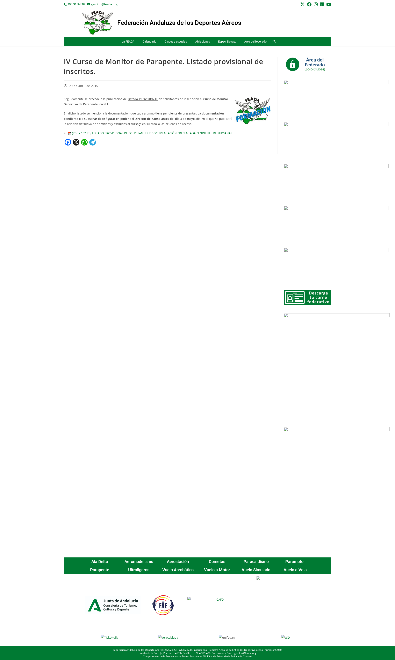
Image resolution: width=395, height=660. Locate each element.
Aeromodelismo (138, 561)
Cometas (217, 561)
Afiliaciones (202, 41)
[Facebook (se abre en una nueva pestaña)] (309, 4)
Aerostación (178, 561)
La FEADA (128, 41)
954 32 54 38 (76, 4)
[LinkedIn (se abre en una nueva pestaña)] (322, 4)
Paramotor (295, 561)
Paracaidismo (256, 561)
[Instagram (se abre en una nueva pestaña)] (316, 4)
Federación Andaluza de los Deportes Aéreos (179, 22)
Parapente (99, 569)
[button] (274, 41)
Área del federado (255, 41)
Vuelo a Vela (295, 569)
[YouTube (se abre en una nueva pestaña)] (328, 4)
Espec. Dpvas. (227, 41)
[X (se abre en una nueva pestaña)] (302, 4)
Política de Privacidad (216, 656)
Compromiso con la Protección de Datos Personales (172, 656)
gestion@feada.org (103, 4)
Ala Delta (99, 561)
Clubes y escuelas (176, 41)
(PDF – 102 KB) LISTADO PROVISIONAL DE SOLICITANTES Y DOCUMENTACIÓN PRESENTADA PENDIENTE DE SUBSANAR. (152, 133)
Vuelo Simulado (256, 569)
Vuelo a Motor (217, 569)
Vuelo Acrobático (178, 569)
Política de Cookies (241, 656)
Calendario (149, 41)
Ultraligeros (138, 569)
